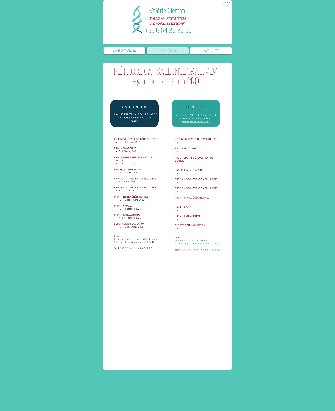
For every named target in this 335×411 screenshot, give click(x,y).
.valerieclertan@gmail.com (197, 118)
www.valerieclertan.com (195, 121)
